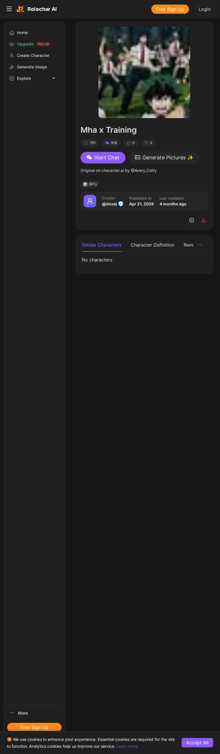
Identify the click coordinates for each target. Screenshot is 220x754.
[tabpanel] (144, 259)
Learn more (127, 746)
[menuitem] (9, 9)
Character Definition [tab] (152, 245)
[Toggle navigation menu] (9, 9)
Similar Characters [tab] (101, 245)
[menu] (110, 9)
